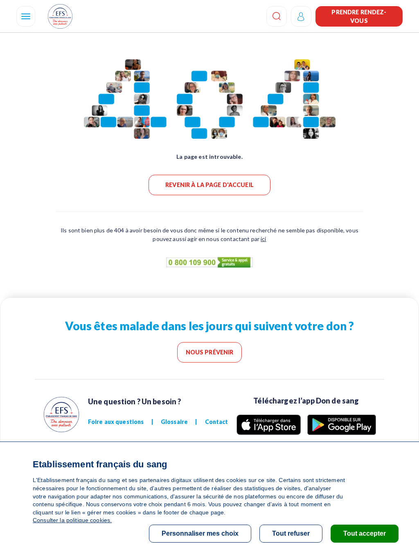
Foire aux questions (116, 421)
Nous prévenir (210, 352)
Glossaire (174, 421)
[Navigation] (25, 16)
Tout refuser (291, 533)
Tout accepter (364, 533)
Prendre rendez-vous (358, 16)
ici (263, 238)
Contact (216, 421)
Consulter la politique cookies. (72, 520)
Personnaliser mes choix (200, 533)
